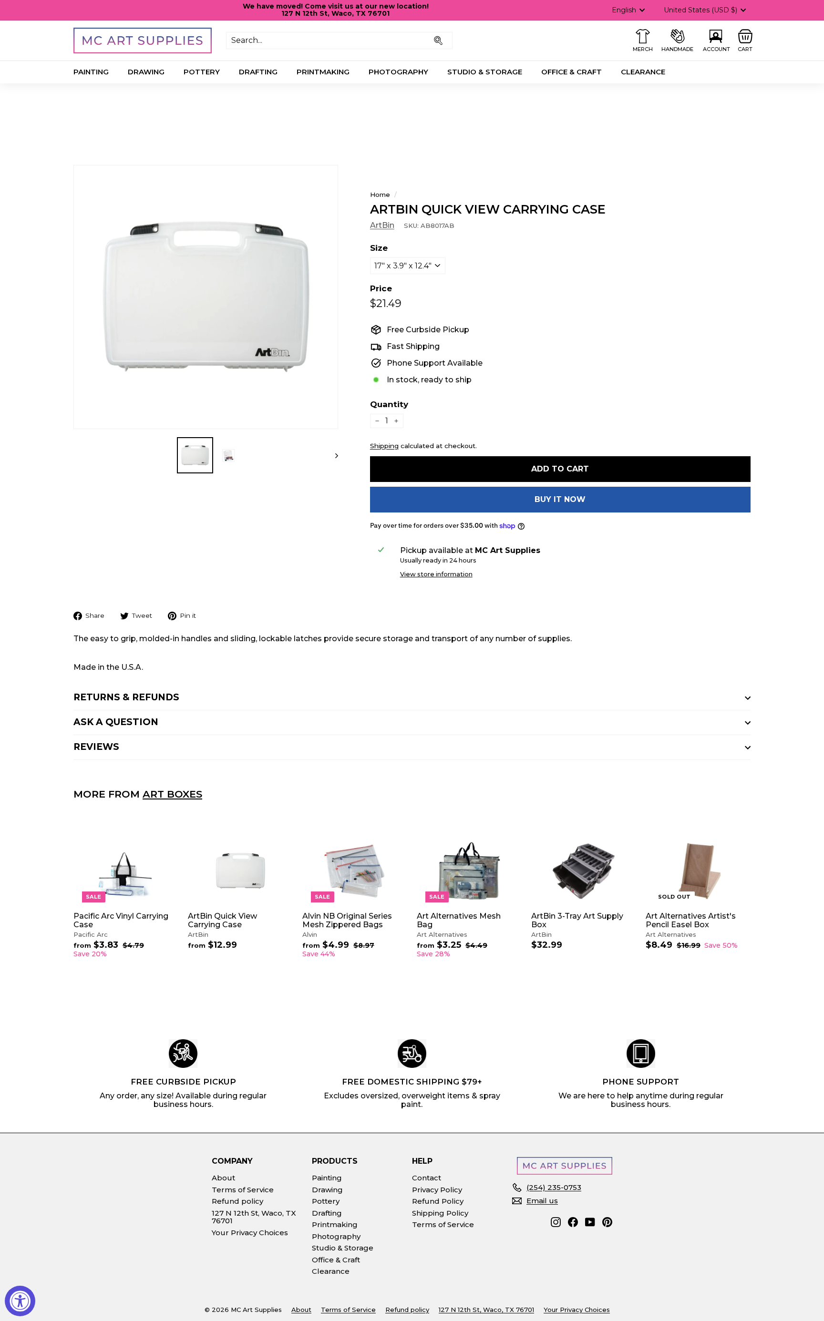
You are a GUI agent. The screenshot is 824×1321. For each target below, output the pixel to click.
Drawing (146, 71)
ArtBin (382, 225)
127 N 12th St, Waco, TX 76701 (254, 1217)
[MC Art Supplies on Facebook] (573, 1222)
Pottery (202, 71)
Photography (398, 71)
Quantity (389, 404)
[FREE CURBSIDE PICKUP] (183, 1053)
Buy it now (560, 499)
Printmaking (323, 71)
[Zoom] (206, 297)
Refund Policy (438, 1201)
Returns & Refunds (126, 697)
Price (381, 288)
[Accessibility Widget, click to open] (20, 1301)
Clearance (643, 71)
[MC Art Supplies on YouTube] (590, 1222)
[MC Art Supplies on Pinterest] (607, 1222)
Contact (426, 1177)
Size (379, 248)
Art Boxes (172, 794)
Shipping (384, 446)
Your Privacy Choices (250, 1232)
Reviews (96, 746)
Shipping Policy (440, 1213)
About (223, 1177)
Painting (91, 71)
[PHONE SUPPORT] (641, 1053)
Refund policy (237, 1201)
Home (380, 194)
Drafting (258, 71)
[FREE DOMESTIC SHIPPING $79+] (412, 1053)
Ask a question (115, 722)
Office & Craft (571, 71)
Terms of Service (243, 1189)
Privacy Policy (437, 1189)
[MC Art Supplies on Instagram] (556, 1222)
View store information (436, 574)
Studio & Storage (484, 71)
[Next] (332, 455)
